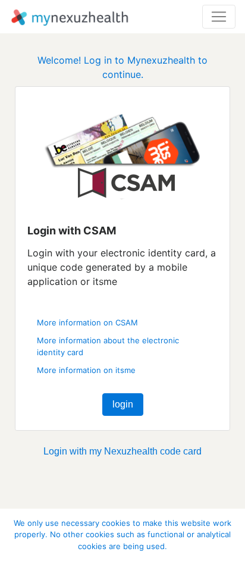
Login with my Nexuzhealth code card (122, 451)
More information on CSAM (87, 322)
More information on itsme (86, 370)
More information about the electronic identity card (108, 346)
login (122, 404)
